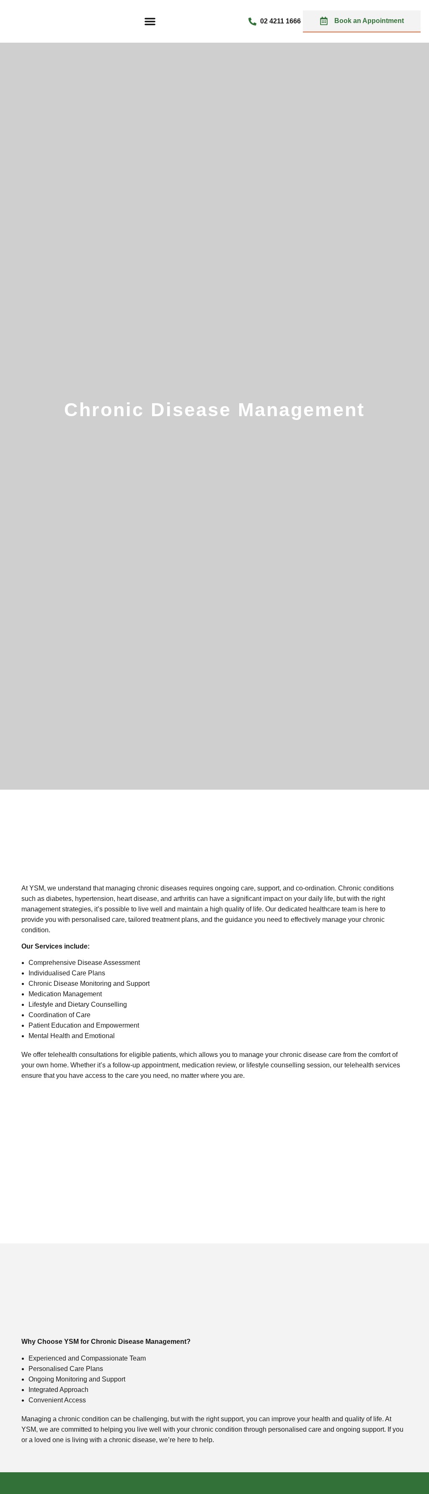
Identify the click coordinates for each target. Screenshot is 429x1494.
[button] (150, 21)
